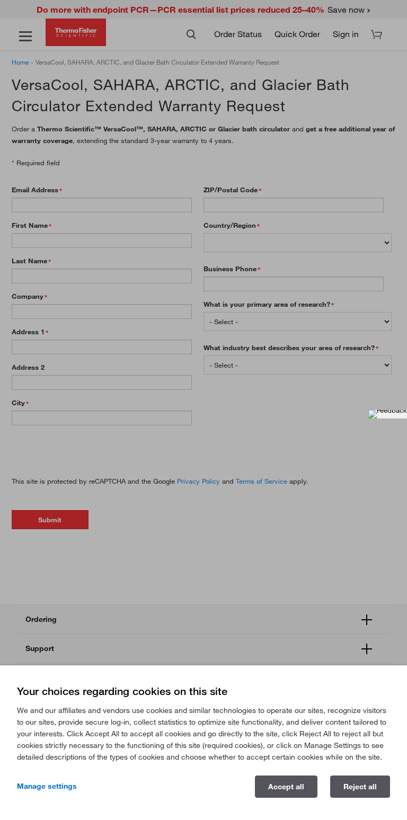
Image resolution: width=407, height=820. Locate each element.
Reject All (360, 786)
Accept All (286, 786)
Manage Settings (47, 786)
